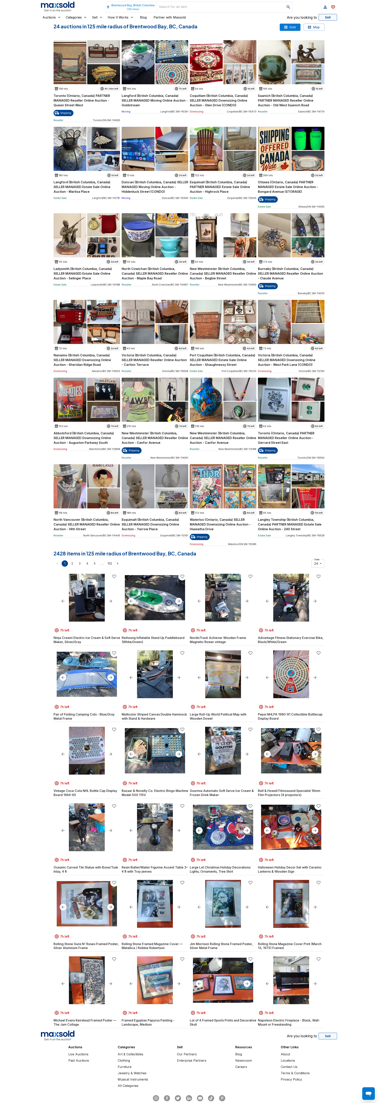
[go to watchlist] (333, 7)
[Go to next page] (117, 563)
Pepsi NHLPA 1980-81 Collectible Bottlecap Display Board (290, 716)
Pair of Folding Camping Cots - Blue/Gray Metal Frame (84, 716)
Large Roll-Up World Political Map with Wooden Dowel (218, 716)
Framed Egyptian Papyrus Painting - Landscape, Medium (148, 1022)
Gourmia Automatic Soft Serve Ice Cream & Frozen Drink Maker (222, 793)
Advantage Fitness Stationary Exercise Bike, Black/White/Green (290, 640)
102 (110, 563)
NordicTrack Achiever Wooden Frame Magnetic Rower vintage (218, 640)
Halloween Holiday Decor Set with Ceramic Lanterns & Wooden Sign (289, 869)
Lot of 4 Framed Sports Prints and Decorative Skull (223, 1022)
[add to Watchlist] (114, 576)
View (317, 559)
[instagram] (156, 1098)
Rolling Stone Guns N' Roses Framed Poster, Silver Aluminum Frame (86, 946)
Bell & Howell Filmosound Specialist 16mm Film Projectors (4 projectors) (289, 793)
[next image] (110, 601)
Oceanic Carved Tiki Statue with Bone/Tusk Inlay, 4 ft (86, 869)
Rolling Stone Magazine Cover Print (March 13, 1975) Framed (289, 946)
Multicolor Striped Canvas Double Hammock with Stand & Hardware (154, 716)
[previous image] (63, 601)
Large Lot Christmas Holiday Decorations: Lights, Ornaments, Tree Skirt (220, 869)
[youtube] (200, 1098)
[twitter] (178, 1098)
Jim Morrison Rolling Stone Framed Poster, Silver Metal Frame (221, 946)
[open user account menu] (325, 7)
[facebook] (167, 1098)
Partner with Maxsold (170, 17)
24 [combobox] (316, 563)
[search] (288, 7)
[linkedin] (189, 1098)
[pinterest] (222, 1098)
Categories (74, 17)
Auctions (49, 17)
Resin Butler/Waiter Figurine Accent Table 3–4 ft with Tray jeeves (155, 869)
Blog (143, 17)
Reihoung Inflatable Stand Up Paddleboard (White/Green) (153, 640)
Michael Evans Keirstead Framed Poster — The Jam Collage (85, 1022)
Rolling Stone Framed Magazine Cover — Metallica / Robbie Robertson (152, 946)
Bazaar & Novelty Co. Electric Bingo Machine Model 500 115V (155, 793)
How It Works (118, 17)
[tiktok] (211, 1098)
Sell (94, 17)
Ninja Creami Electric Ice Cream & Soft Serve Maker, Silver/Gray (87, 640)
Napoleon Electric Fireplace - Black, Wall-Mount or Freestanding (289, 1022)
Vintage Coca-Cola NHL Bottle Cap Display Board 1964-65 (85, 793)
